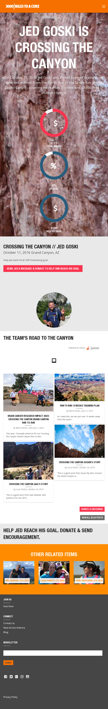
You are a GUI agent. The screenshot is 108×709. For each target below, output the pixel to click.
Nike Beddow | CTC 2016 (17, 580)
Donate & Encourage (92, 509)
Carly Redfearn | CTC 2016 (89, 580)
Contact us (9, 623)
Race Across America (14, 627)
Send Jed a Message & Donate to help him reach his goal (43, 268)
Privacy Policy (10, 697)
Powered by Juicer (77, 348)
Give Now (8, 606)
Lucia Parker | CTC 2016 (52, 580)
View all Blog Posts (92, 517)
